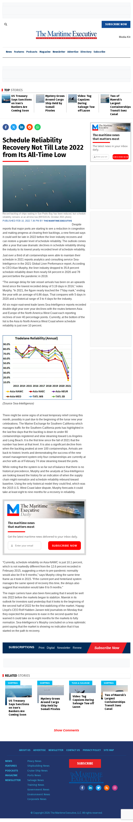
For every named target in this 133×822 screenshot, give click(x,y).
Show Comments (66, 730)
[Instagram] (115, 788)
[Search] (6, 25)
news (9, 51)
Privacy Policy (92, 750)
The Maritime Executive (58, 220)
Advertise (72, 51)
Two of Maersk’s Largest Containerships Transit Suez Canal (115, 702)
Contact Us (73, 750)
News (8, 761)
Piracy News (34, 761)
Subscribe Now (64, 545)
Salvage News (35, 780)
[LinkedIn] (90, 788)
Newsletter (59, 51)
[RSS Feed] (106, 788)
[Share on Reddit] (29, 127)
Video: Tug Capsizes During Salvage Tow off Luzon (86, 103)
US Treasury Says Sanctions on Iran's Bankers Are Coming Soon (21, 103)
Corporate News (36, 799)
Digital (51, 647)
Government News (38, 789)
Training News (35, 784)
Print (41, 647)
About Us (24, 750)
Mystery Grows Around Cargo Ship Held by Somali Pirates (55, 103)
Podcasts (31, 51)
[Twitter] (98, 788)
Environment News (38, 794)
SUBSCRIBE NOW (116, 24)
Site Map (109, 750)
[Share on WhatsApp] (37, 127)
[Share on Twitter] (14, 127)
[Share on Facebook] (6, 127)
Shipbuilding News (38, 765)
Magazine (45, 51)
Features (19, 51)
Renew (77, 647)
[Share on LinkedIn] (22, 127)
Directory (86, 51)
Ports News (34, 775)
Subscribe (99, 51)
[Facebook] (82, 788)
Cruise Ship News (37, 770)
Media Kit (124, 36)
